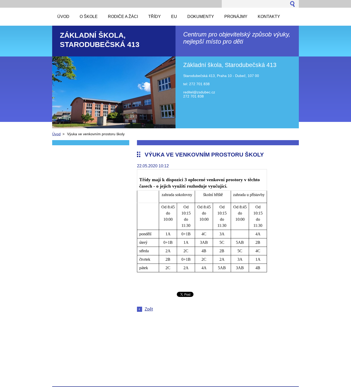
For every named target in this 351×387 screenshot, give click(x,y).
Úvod (56, 134)
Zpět (149, 309)
